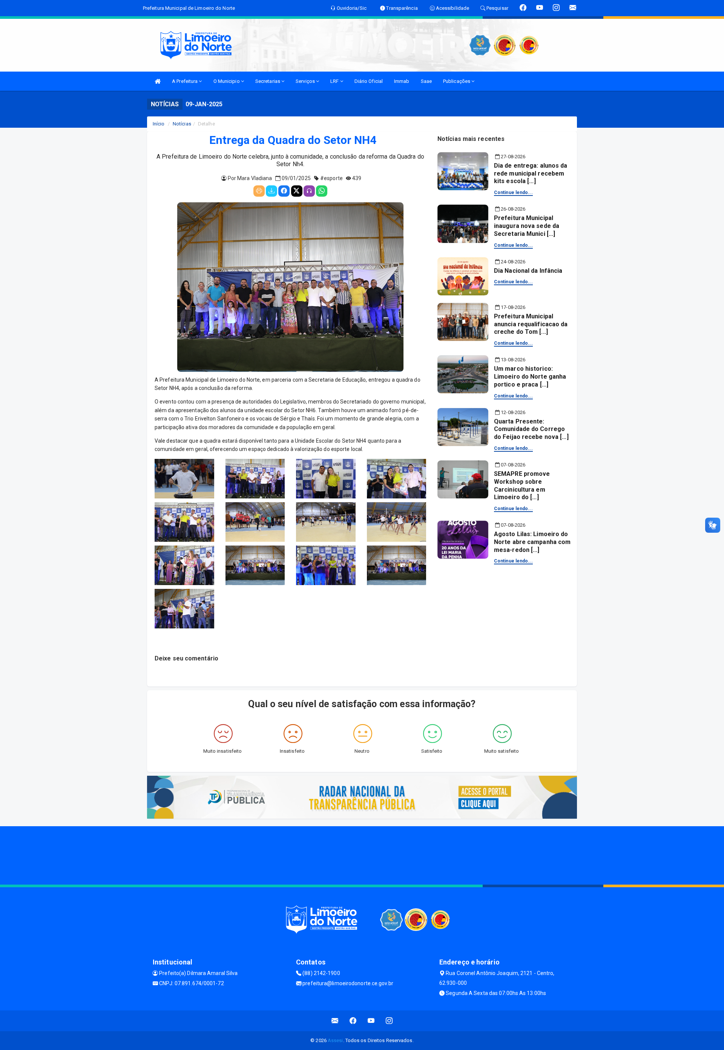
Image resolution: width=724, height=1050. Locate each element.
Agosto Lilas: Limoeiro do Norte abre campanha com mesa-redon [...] (532, 541)
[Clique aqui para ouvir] (309, 191)
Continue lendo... (513, 192)
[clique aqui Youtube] (371, 1020)
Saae (426, 81)
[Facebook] (284, 191)
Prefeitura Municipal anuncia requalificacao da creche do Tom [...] (531, 324)
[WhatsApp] (321, 191)
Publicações (457, 81)
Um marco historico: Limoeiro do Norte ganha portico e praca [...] (530, 376)
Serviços (306, 81)
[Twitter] (296, 191)
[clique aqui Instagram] (389, 1020)
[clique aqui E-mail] (335, 1020)
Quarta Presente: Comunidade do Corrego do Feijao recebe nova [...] (531, 429)
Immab (402, 81)
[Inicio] (157, 81)
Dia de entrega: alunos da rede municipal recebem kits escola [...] (531, 173)
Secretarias (268, 81)
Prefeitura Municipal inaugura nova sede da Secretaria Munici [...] (526, 225)
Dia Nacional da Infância (528, 270)
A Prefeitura (185, 81)
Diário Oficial (368, 81)
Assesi (335, 1040)
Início (159, 124)
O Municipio (227, 81)
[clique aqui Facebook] (353, 1020)
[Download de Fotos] (271, 191)
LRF (335, 81)
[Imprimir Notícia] (259, 191)
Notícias (182, 124)
